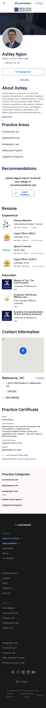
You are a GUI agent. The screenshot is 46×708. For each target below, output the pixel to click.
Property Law (8, 653)
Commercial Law (10, 479)
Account (6, 593)
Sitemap (40, 695)
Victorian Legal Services (26, 459)
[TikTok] (23, 672)
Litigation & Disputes (12, 505)
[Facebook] (13, 672)
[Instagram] (18, 672)
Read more (7, 116)
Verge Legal (23, 58)
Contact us (7, 588)
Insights (6, 578)
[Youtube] (33, 672)
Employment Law (10, 485)
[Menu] (3, 3)
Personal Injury (9, 648)
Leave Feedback (24, 193)
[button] (23, 681)
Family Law (7, 628)
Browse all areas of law (13, 662)
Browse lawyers (9, 573)
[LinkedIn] (28, 672)
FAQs (4, 583)
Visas (4, 495)
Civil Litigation (8, 608)
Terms (22, 693)
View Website (12, 397)
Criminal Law (8, 618)
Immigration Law (10, 491)
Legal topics (7, 548)
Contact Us (25, 72)
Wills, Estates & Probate (13, 658)
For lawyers (7, 558)
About (5, 553)
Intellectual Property (12, 499)
